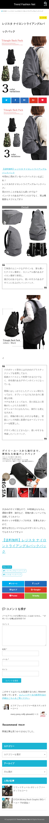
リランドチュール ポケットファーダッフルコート (29, 789)
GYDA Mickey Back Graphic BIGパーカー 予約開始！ (29, 801)
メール (5, 659)
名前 (4, 649)
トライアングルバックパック (15, 571)
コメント (5, 624)
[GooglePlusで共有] (33, 100)
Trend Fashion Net (24, 4)
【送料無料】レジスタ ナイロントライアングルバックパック (24, 545)
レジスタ (8, 567)
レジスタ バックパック (13, 575)
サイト (5, 669)
